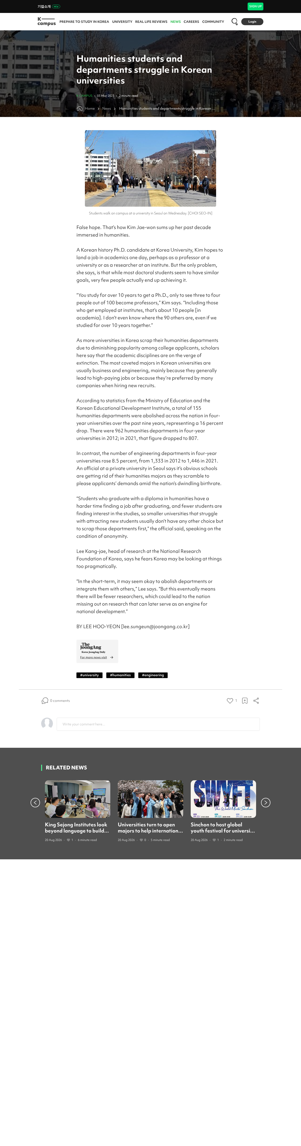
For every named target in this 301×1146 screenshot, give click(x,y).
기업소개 (44, 6)
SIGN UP (255, 6)
